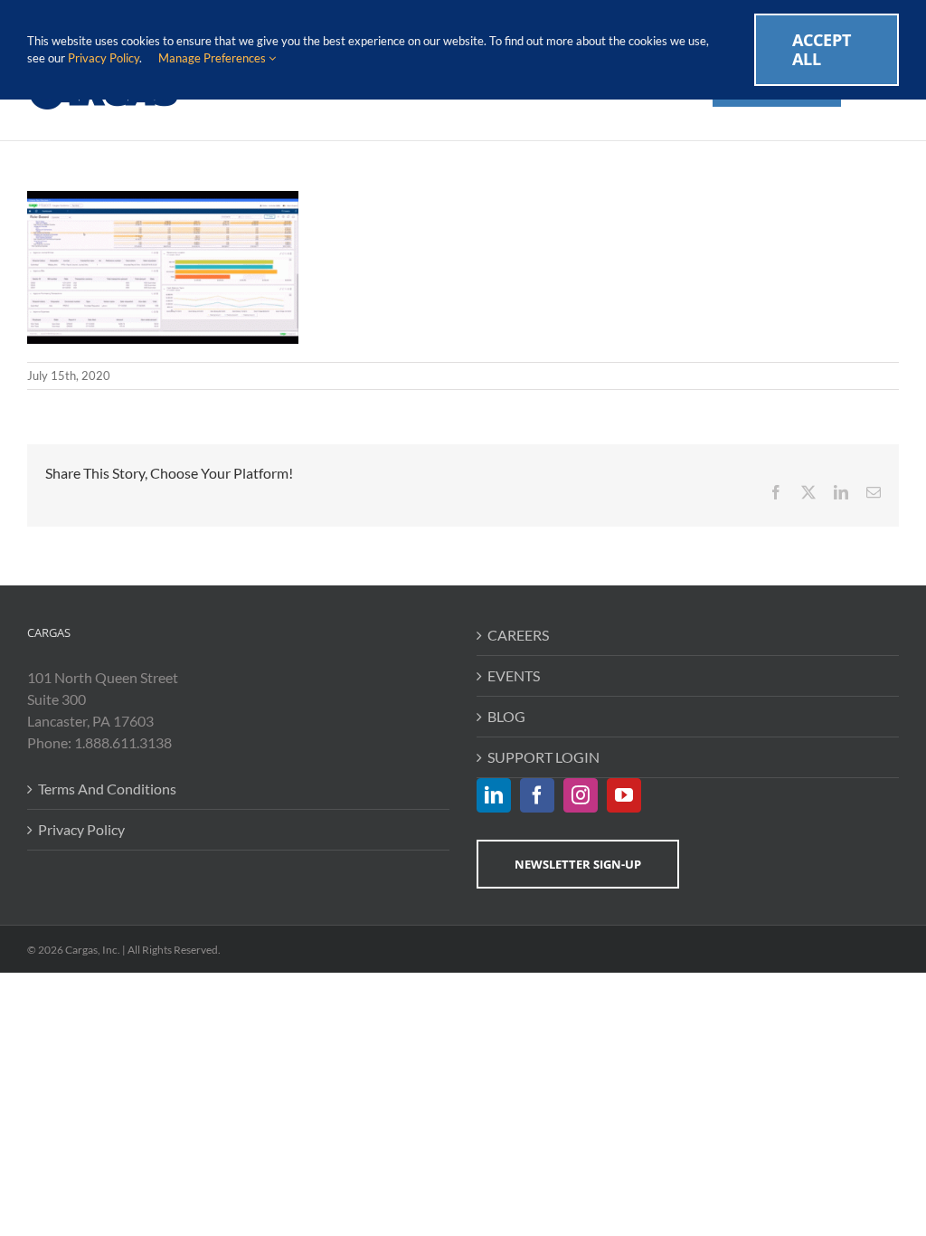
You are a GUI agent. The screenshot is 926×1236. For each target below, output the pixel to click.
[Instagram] (580, 795)
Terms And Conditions (107, 788)
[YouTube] (624, 795)
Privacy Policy (81, 829)
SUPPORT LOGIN (543, 756)
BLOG (506, 716)
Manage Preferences (213, 58)
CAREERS (518, 634)
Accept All (821, 49)
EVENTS (513, 675)
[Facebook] (537, 795)
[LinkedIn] (494, 795)
